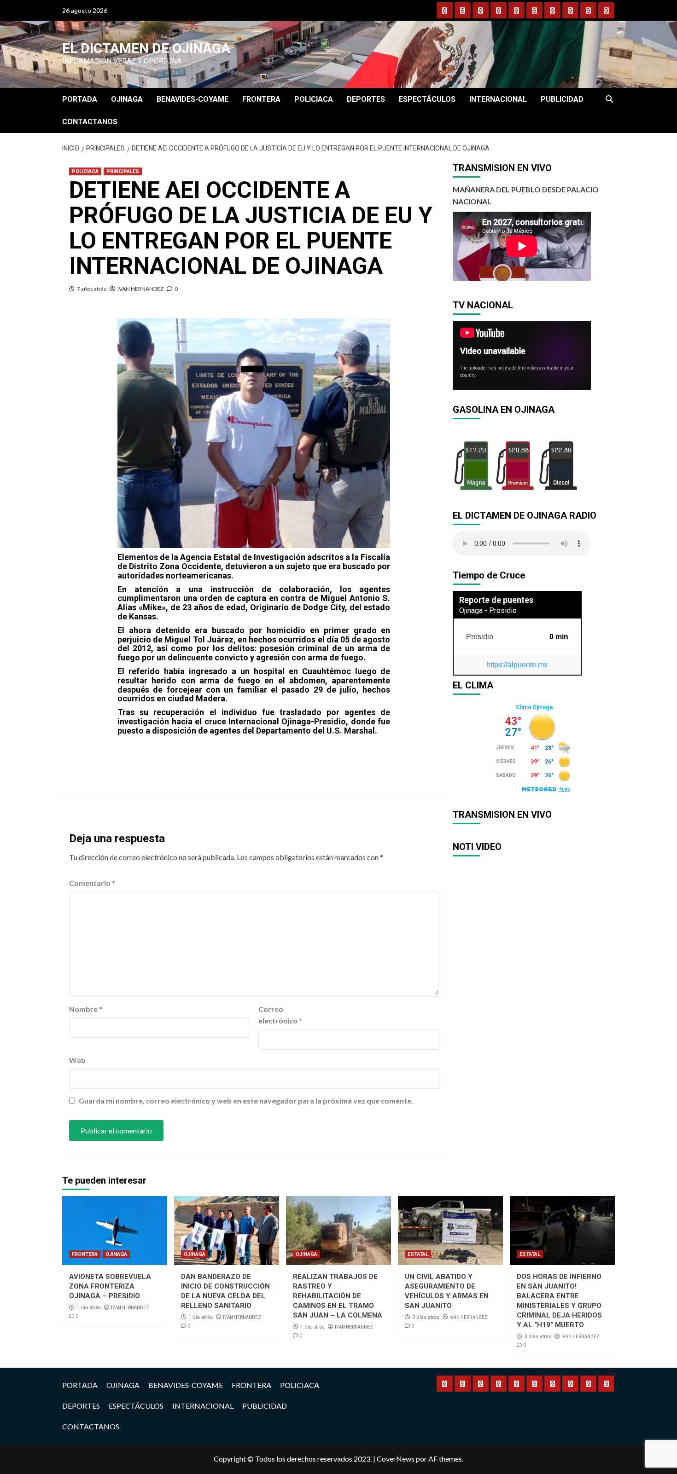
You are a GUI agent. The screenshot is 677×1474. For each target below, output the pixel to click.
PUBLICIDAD (562, 99)
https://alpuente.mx (517, 665)
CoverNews (395, 1458)
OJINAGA (127, 99)
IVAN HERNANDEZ (140, 288)
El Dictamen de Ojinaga (146, 48)
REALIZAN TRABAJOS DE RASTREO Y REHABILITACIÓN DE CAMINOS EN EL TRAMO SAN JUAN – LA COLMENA (337, 1295)
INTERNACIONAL (498, 99)
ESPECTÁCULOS (427, 99)
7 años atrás (91, 288)
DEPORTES (366, 99)
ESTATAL (418, 1254)
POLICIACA (313, 99)
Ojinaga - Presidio (488, 610)
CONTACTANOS (89, 121)
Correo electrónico (280, 1015)
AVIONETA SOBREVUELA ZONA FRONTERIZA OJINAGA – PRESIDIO (110, 1286)
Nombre (85, 1009)
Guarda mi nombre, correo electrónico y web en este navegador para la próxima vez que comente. (246, 1100)
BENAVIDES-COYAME (192, 99)
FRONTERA (261, 99)
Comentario (92, 883)
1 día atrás (88, 1308)
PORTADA (79, 99)
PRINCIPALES (122, 171)
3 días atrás (425, 1317)
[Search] (609, 99)
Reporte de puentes (496, 600)
